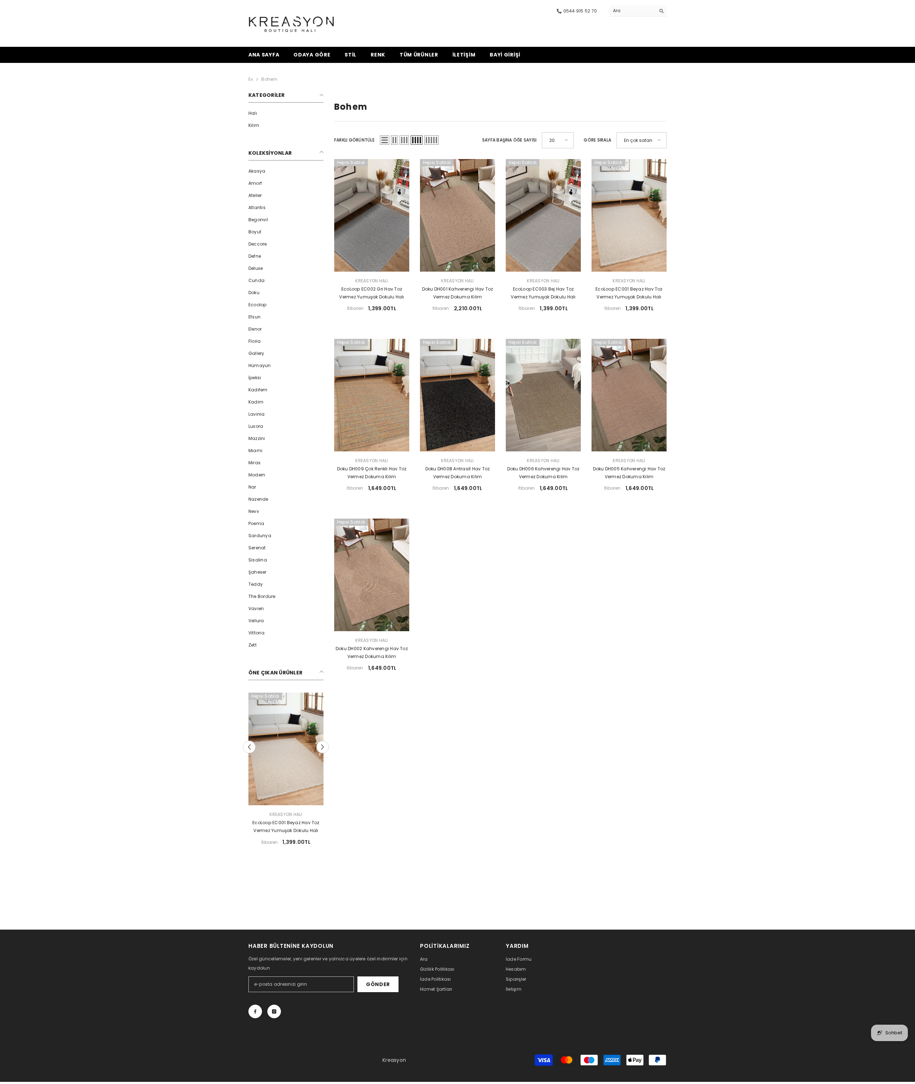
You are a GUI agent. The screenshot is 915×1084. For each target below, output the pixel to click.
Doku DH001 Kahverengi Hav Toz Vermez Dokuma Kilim (457, 293)
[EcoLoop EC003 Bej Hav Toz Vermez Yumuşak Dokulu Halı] (543, 215)
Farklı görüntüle (354, 140)
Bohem (269, 79)
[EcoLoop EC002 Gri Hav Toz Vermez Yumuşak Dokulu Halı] (371, 215)
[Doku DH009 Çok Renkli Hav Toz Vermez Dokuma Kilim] (285, 749)
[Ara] (638, 10)
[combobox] (632, 10)
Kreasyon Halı (285, 814)
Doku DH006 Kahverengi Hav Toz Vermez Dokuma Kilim (543, 473)
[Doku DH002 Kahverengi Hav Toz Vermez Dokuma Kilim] (371, 575)
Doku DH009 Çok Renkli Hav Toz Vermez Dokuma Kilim (286, 826)
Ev (250, 79)
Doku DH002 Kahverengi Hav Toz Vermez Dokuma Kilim (372, 652)
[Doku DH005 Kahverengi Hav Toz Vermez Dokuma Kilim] (629, 395)
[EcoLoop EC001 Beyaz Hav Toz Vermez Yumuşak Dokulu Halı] (629, 215)
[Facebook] (255, 1011)
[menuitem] (285, 113)
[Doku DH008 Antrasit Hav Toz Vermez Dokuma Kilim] (457, 395)
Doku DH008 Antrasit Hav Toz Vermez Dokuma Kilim (457, 473)
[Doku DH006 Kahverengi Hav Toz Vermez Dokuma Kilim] (543, 395)
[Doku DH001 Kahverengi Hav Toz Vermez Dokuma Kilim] (457, 215)
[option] (286, 772)
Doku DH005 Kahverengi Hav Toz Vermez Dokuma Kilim (629, 473)
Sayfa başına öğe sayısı (509, 140)
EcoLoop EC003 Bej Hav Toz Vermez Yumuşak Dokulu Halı (543, 293)
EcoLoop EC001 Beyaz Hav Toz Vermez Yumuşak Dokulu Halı (628, 293)
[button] (249, 747)
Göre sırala (597, 140)
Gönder (378, 984)
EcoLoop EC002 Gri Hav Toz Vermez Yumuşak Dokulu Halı (371, 293)
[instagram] (274, 1011)
